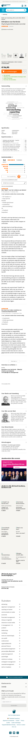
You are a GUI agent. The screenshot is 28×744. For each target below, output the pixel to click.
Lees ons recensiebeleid (7, 186)
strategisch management (8, 662)
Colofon (17, 720)
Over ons (14, 726)
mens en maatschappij (7, 635)
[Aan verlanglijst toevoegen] (25, 71)
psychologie (4, 656)
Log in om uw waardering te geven (9, 179)
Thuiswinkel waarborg (14, 718)
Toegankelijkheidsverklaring (8, 724)
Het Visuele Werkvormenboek (20, 508)
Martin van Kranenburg (6, 18)
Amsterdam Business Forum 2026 (13, 465)
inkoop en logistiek (6, 620)
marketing (4, 633)
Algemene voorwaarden (8, 720)
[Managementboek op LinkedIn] (10, 733)
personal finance (6, 646)
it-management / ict (7, 625)
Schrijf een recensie (8, 183)
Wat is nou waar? (20, 533)
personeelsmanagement (8, 648)
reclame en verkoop (6, 659)
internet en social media (8, 622)
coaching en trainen (6, 609)
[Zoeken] (25, 10)
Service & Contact (21, 724)
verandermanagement (7, 664)
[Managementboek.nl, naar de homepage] (5, 6)
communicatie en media (8, 612)
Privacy (22, 720)
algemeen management (8, 607)
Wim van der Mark (17, 18)
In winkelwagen (11, 71)
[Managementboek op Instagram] (18, 733)
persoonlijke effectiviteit (8, 651)
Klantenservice (6, 683)
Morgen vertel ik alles (20, 561)
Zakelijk (3, 687)
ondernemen (5, 641)
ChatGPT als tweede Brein (4, 508)
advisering (4, 604)
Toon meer (13, 361)
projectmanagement (7, 654)
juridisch (3, 628)
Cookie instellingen (16, 722)
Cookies (8, 722)
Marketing (5, 14)
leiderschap (4, 630)
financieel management (8, 617)
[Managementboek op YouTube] (14, 733)
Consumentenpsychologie (6, 559)
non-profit (4, 638)
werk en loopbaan (6, 667)
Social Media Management (4, 534)
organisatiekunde (6, 643)
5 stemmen (11, 26)
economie (4, 614)
